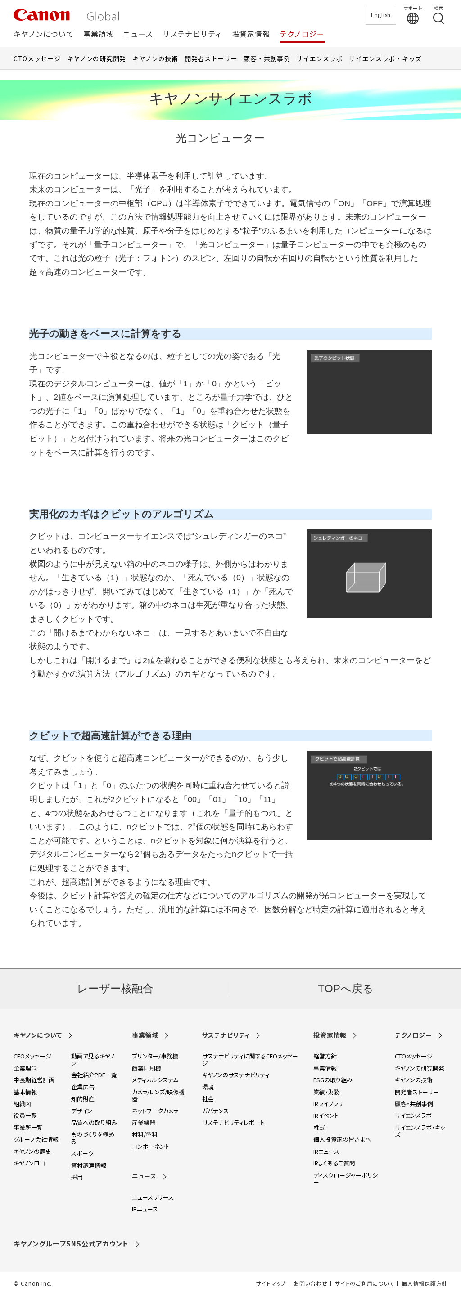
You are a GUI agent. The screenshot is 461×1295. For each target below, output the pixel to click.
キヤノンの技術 (155, 58)
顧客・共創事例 (267, 58)
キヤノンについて (43, 34)
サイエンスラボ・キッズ (385, 58)
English (381, 14)
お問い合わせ (310, 1283)
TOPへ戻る (346, 988)
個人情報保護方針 (424, 1283)
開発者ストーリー (211, 58)
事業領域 (98, 34)
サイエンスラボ (319, 58)
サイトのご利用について (364, 1283)
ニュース (138, 34)
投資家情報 (251, 34)
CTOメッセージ (37, 58)
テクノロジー (302, 34)
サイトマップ (271, 1283)
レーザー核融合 (115, 988)
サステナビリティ (192, 34)
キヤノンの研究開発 (96, 58)
